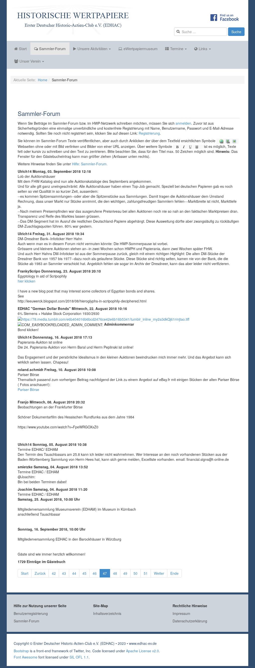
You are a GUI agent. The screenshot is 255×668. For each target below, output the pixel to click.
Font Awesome (25, 657)
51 (146, 573)
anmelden (183, 123)
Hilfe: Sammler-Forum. (90, 163)
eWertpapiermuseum (141, 48)
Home (42, 79)
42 (54, 573)
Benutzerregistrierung (31, 613)
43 (64, 573)
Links (203, 48)
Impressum (181, 613)
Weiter (159, 573)
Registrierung (149, 133)
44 (74, 573)
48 (115, 573)
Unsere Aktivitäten (92, 48)
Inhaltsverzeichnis (107, 613)
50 (135, 573)
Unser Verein (30, 61)
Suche (236, 31)
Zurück (40, 573)
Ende (174, 573)
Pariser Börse (28, 389)
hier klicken (26, 281)
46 (95, 573)
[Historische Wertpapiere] (72, 19)
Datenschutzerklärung (190, 620)
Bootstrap (21, 650)
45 (84, 573)
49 (125, 573)
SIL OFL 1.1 (79, 657)
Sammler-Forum (52, 48)
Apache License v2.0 (142, 650)
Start (23, 48)
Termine (177, 48)
